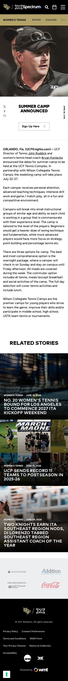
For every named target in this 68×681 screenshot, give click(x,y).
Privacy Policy (10, 631)
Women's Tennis (13, 395)
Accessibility (10, 652)
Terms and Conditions (14, 638)
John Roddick (37, 153)
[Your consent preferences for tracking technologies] (6, 674)
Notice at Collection (40, 645)
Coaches (50, 20)
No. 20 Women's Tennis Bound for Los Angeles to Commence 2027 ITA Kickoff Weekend (32, 406)
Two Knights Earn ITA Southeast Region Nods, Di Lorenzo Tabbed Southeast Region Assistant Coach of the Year (34, 535)
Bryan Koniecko (52, 157)
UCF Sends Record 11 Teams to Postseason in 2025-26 (33, 475)
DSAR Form (36, 638)
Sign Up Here (35, 127)
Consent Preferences (33, 631)
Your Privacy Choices (14, 645)
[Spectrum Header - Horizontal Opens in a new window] (32, 7)
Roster (36, 20)
